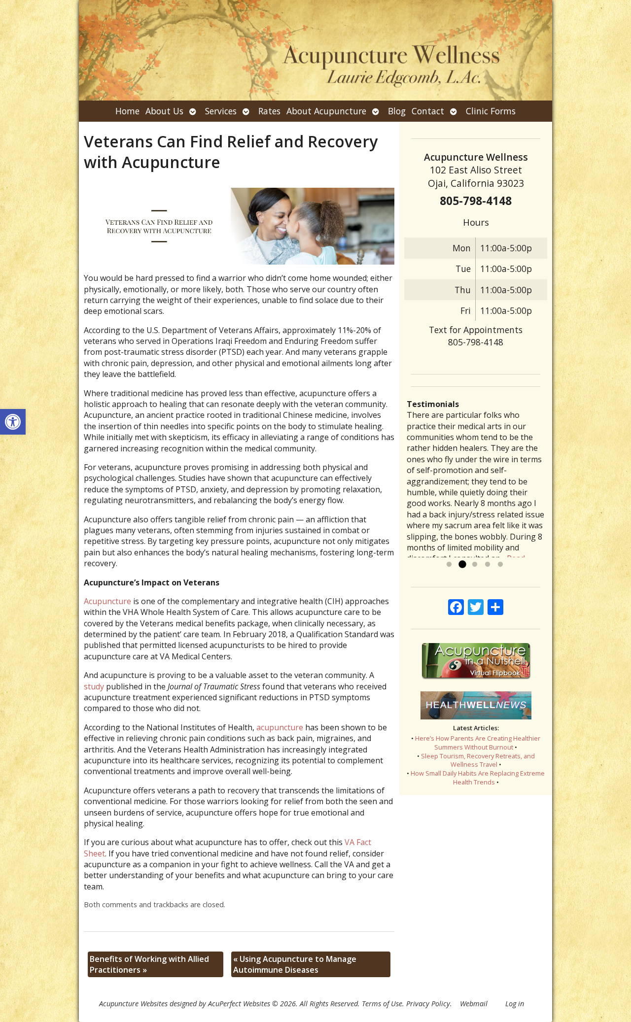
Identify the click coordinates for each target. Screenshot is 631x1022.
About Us (164, 111)
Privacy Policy (428, 1003)
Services (221, 111)
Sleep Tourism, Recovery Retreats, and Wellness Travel (478, 760)
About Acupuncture (326, 111)
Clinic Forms (491, 111)
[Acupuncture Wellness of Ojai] (315, 50)
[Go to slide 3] (475, 565)
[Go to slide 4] (487, 565)
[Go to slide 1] (449, 565)
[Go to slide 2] (462, 565)
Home (127, 111)
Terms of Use (382, 1003)
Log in (514, 1003)
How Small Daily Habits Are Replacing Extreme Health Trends (478, 777)
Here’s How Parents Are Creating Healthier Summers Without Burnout (477, 742)
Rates (269, 111)
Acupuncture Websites (133, 1003)
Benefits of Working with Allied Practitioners (149, 964)
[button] (13, 422)
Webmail (474, 1003)
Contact (428, 111)
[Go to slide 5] (500, 565)
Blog (397, 111)
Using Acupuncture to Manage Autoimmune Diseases (294, 964)
